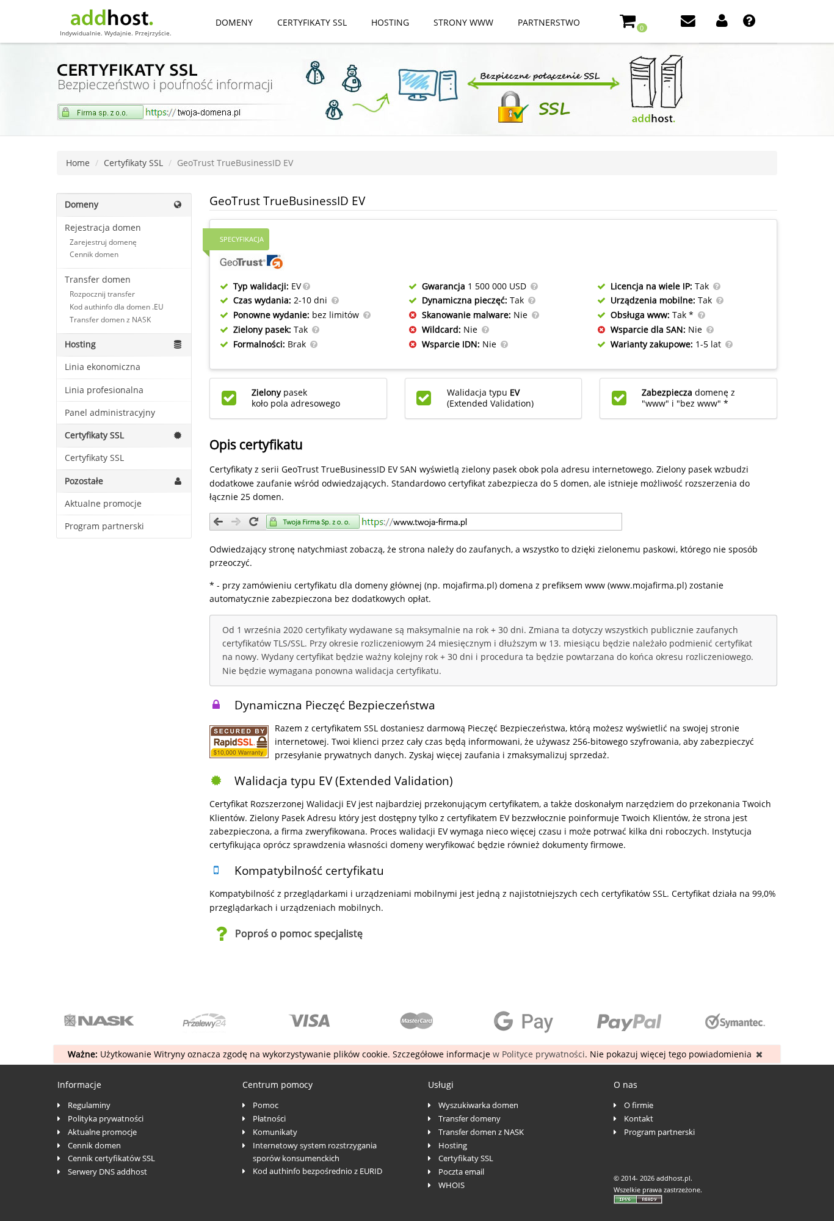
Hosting (390, 22)
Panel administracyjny (110, 412)
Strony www (463, 22)
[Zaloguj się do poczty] (689, 22)
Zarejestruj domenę (103, 242)
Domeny (234, 22)
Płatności (269, 1118)
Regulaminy (89, 1105)
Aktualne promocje (103, 503)
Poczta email (461, 1171)
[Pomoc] (750, 22)
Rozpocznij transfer (102, 294)
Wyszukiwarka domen (478, 1105)
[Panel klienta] (723, 22)
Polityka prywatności (105, 1118)
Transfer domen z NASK (110, 319)
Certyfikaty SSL (312, 22)
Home (78, 162)
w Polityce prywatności (539, 1054)
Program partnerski (104, 526)
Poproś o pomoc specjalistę (299, 933)
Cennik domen (94, 254)
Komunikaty (275, 1131)
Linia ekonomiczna (102, 366)
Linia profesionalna (104, 390)
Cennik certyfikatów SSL (111, 1158)
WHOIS (451, 1184)
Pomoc (265, 1105)
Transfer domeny (469, 1118)
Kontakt (638, 1118)
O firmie (638, 1105)
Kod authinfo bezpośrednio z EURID (317, 1170)
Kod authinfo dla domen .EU (117, 307)
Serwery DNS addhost (107, 1171)
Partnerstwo (549, 22)
